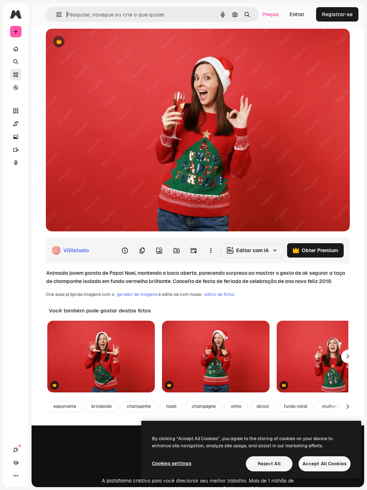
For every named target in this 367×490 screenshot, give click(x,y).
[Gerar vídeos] (16, 149)
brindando (101, 406)
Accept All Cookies (324, 464)
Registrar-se (337, 14)
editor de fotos (219, 294)
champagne (204, 406)
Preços (270, 14)
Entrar (297, 14)
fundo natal (295, 406)
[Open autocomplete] (56, 14)
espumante (64, 406)
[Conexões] (16, 450)
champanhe (139, 406)
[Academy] (16, 462)
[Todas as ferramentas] (16, 111)
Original (92, 42)
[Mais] (16, 475)
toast (171, 406)
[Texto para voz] (16, 162)
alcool (263, 406)
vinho (236, 406)
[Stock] (16, 74)
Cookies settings (171, 463)
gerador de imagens (137, 294)
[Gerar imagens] (16, 136)
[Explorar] (16, 87)
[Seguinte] (347, 356)
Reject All (269, 464)
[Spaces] (16, 123)
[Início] (16, 49)
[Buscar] (16, 61)
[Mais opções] (211, 250)
